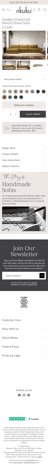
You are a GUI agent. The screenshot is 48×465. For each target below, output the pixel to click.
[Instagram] (24, 395)
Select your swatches (24, 105)
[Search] (9, 10)
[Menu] (3, 9)
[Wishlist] (33, 10)
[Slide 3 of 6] (38, 65)
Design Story (8, 147)
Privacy (23, 284)
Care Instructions (11, 159)
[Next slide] (45, 45)
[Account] (39, 10)
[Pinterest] (28, 395)
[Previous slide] (2, 45)
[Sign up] (42, 275)
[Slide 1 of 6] (9, 65)
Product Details (10, 153)
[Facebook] (19, 395)
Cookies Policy (32, 284)
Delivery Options (10, 165)
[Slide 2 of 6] (23, 65)
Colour (16, 86)
